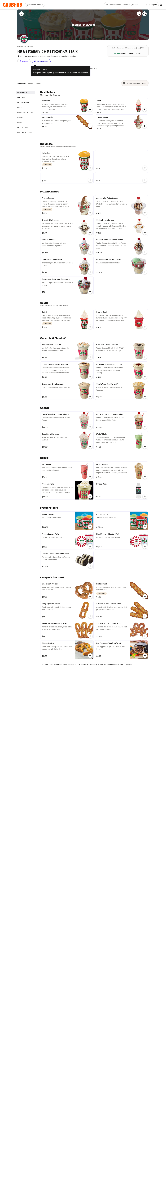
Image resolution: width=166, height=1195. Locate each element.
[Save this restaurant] (139, 13)
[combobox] (125, 4)
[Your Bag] (160, 5)
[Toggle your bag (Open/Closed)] (160, 5)
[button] (35, 5)
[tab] (25, 92)
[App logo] (12, 5)
